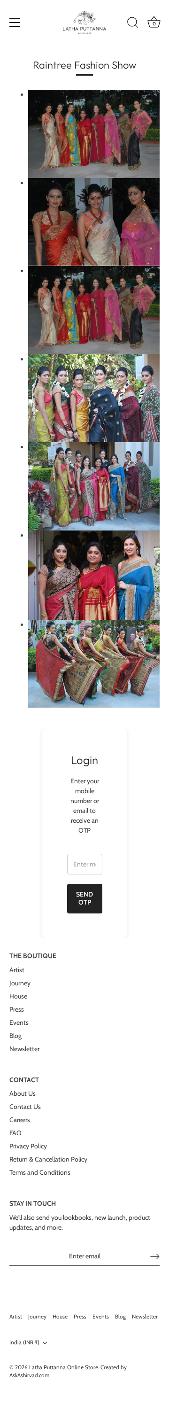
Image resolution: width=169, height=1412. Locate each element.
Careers (19, 1120)
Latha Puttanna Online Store (63, 1367)
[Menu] (15, 22)
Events (19, 1022)
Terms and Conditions (39, 1172)
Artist (16, 970)
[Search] (133, 24)
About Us (22, 1093)
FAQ (15, 1133)
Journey (20, 983)
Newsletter (24, 1049)
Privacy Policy (28, 1146)
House (18, 996)
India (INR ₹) (24, 1342)
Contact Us (25, 1106)
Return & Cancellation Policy (48, 1159)
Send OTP (84, 898)
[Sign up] (155, 1256)
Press (16, 1009)
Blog (15, 1035)
